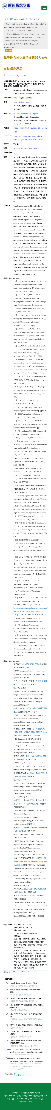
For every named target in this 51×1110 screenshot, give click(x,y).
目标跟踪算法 (36, 128)
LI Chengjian (33, 114)
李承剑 (27, 102)
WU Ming (17, 114)
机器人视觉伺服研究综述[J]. (31, 664)
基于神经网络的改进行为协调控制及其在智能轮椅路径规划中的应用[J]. (30, 732)
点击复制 (8, 51)
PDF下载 (11, 75)
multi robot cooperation (27, 136)
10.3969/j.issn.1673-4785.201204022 (26, 148)
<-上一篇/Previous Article (14, 19)
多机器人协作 (24, 128)
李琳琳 (21, 102)
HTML (23, 75)
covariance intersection (36, 140)
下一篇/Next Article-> (34, 19)
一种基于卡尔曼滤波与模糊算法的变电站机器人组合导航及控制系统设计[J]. (30, 861)
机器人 (16, 128)
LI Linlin (24, 114)
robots (15, 136)
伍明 (15, 102)
